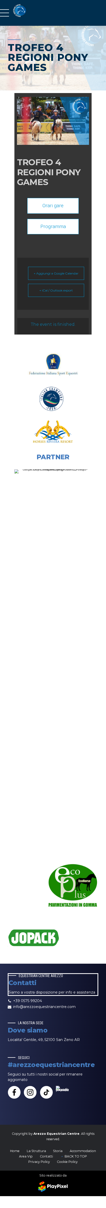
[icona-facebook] (14, 1092)
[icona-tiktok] (46, 1092)
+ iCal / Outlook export (56, 290)
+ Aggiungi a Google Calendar (56, 273)
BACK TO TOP (76, 1156)
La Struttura (36, 1151)
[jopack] (33, 938)
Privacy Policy (39, 1162)
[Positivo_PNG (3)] (53, 662)
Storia (58, 1151)
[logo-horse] (53, 431)
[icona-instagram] (30, 1092)
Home (15, 1151)
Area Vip (26, 1156)
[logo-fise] (53, 366)
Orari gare (53, 206)
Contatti (46, 1156)
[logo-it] (53, 398)
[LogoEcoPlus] (72, 886)
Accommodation (83, 1151)
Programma (53, 226)
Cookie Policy (67, 1162)
